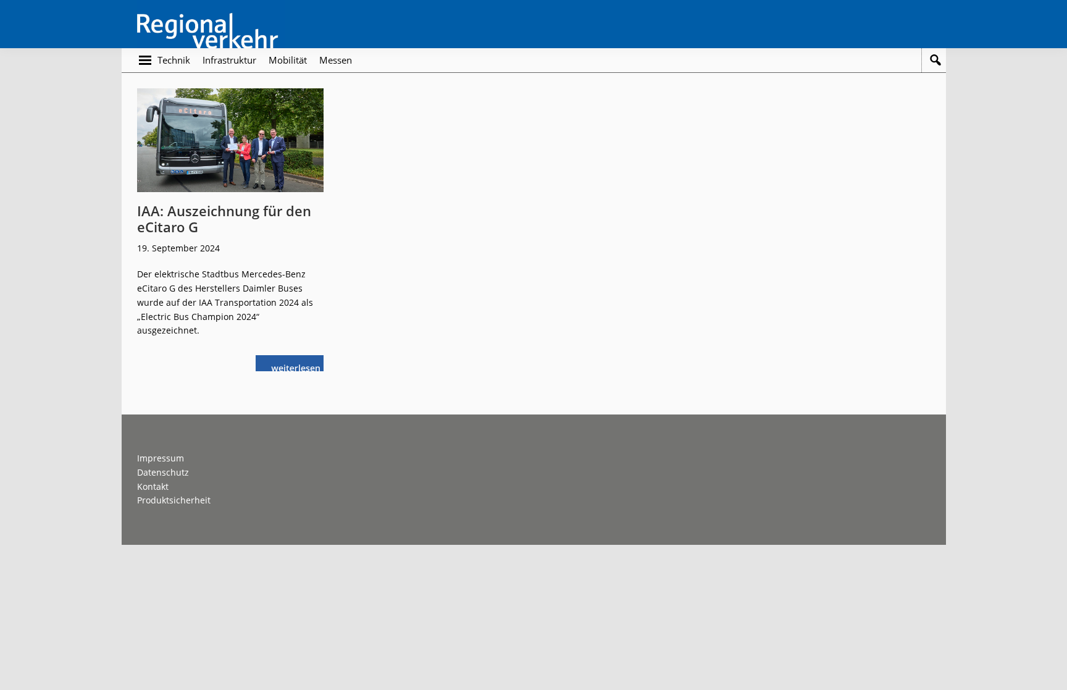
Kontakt (153, 486)
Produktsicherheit (174, 500)
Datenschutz (163, 472)
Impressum (160, 458)
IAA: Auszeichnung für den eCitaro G (224, 218)
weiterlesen (299, 366)
